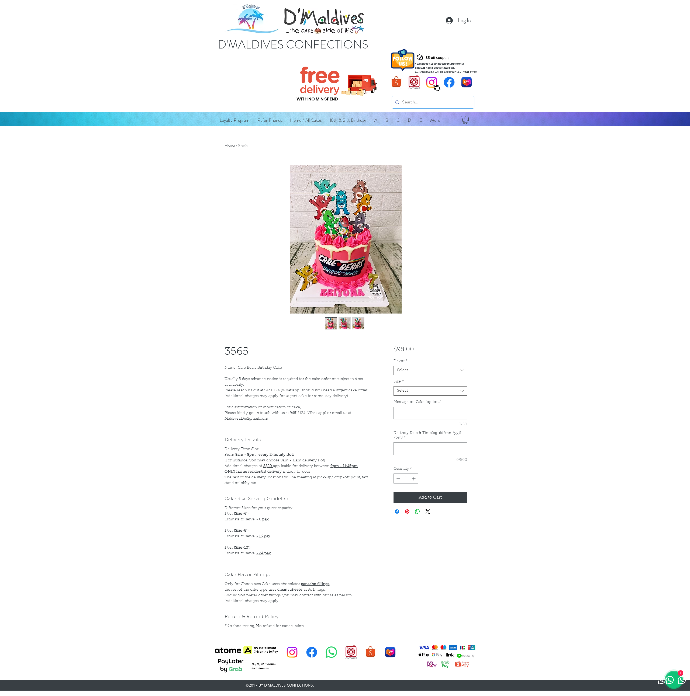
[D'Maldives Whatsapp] (331, 652)
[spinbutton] (406, 478)
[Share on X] (428, 511)
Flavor (401, 361)
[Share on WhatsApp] (417, 511)
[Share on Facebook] (397, 511)
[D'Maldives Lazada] (467, 82)
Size (399, 382)
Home (230, 145)
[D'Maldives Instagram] (292, 652)
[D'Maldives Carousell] (414, 82)
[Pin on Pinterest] (407, 511)
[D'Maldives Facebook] (449, 82)
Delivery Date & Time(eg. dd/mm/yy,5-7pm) (428, 435)
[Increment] (414, 478)
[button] (375, 120)
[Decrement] (397, 478)
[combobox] (430, 370)
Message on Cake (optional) (418, 402)
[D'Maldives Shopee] (396, 82)
